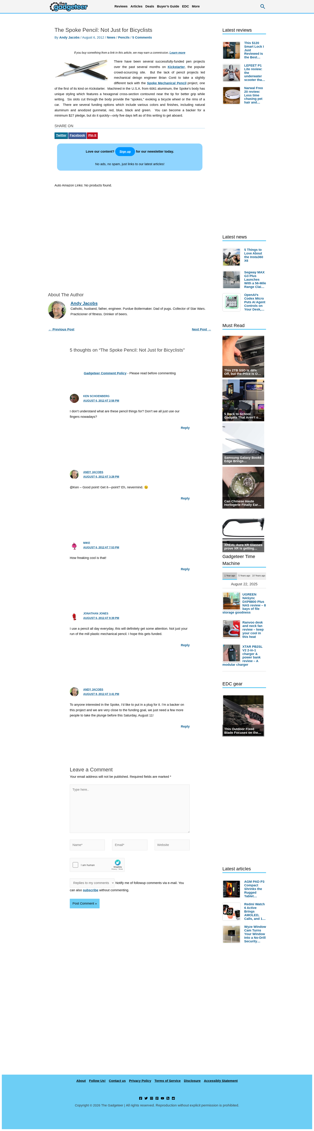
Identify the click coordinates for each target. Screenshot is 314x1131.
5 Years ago (244, 575)
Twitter (61, 135)
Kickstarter (176, 67)
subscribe (90, 890)
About (81, 1081)
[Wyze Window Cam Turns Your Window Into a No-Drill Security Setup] (232, 934)
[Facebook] (140, 1098)
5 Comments (142, 37)
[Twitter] (146, 1098)
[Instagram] (151, 1098)
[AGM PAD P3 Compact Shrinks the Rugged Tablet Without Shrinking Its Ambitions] (232, 889)
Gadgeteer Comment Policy (105, 373)
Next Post (201, 329)
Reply (185, 428)
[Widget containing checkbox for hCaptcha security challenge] (97, 865)
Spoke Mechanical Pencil (166, 83)
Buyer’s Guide (168, 6)
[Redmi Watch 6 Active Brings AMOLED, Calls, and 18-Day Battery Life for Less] (232, 912)
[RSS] (168, 1098)
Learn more (177, 52)
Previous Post (61, 329)
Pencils (124, 37)
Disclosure (192, 1081)
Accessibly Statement (221, 1081)
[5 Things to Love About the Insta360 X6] (232, 257)
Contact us (117, 1081)
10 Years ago (258, 575)
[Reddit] (173, 1098)
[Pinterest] (157, 1098)
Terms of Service (167, 1081)
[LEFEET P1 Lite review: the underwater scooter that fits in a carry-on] (232, 73)
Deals (149, 6)
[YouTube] (162, 1098)
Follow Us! (97, 1081)
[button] (263, 6)
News (111, 37)
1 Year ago (229, 575)
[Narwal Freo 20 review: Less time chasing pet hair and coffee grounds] (232, 95)
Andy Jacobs (93, 472)
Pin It (92, 135)
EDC (185, 6)
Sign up (125, 151)
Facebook (77, 135)
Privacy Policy (140, 1081)
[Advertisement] (130, 239)
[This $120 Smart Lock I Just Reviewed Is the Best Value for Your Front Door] (232, 50)
